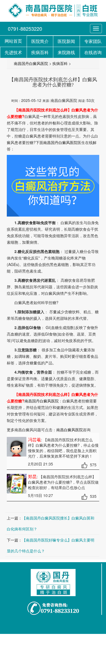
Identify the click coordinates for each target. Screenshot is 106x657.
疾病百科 (60, 63)
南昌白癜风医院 (69, 429)
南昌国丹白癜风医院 (31, 63)
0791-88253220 (25, 28)
